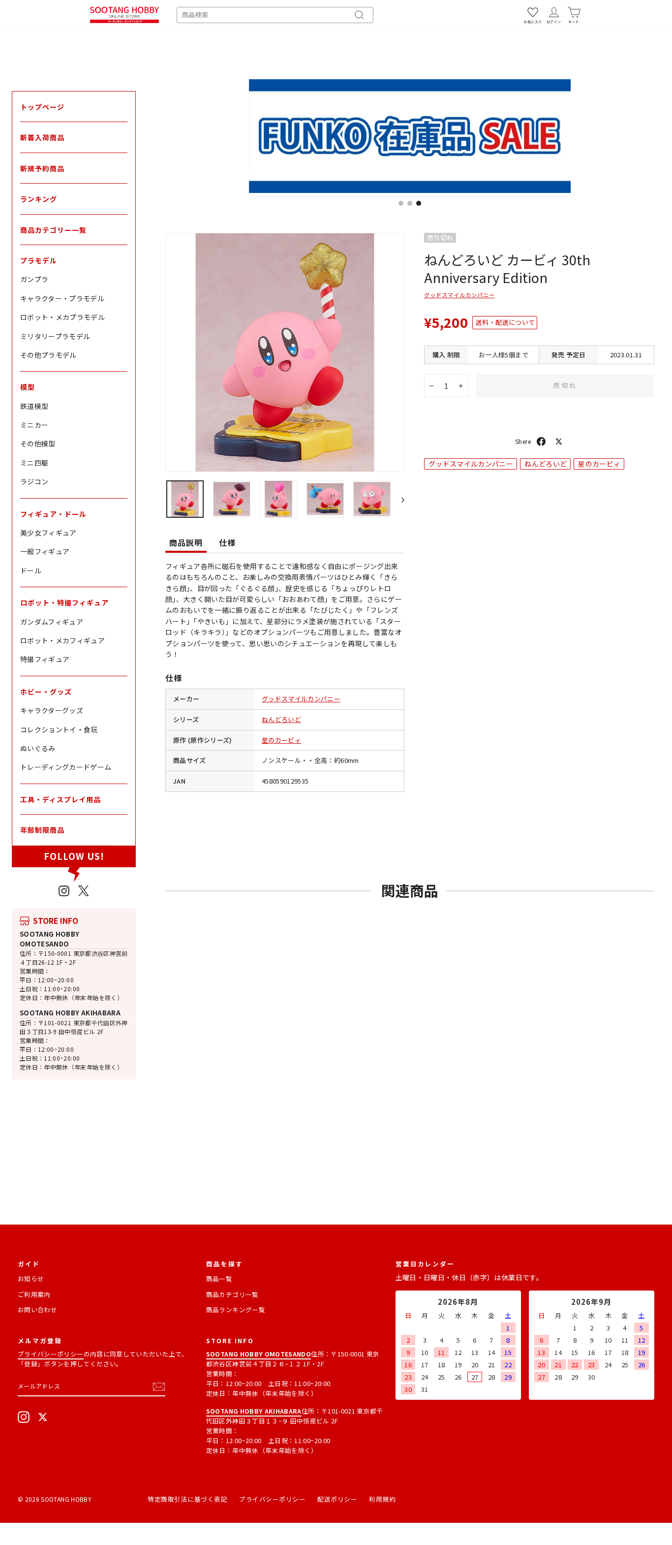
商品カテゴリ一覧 (232, 1294)
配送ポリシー (337, 1499)
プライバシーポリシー (51, 1353)
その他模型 (38, 443)
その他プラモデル (48, 355)
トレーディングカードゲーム (66, 767)
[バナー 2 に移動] (409, 203)
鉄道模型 (34, 406)
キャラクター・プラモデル (62, 298)
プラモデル (38, 260)
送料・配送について (505, 322)
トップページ (42, 107)
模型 (27, 387)
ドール (30, 570)
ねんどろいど (281, 719)
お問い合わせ (37, 1309)
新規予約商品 (42, 168)
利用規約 (382, 1499)
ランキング (38, 199)
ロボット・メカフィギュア (62, 640)
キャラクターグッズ (51, 710)
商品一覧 (219, 1278)
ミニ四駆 (34, 463)
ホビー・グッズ (46, 691)
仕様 (227, 542)
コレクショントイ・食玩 (59, 729)
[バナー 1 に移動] (400, 203)
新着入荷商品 (42, 137)
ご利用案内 (34, 1294)
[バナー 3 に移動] (418, 203)
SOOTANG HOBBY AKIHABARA (70, 1012)
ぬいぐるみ (38, 748)
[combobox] (275, 15)
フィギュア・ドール (53, 514)
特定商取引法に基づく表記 (187, 1499)
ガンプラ (34, 279)
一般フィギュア (44, 551)
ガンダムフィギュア (51, 622)
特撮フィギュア (44, 659)
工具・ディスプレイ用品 (60, 799)
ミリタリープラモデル (55, 336)
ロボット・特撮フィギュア (64, 602)
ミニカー (34, 425)
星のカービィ (281, 740)
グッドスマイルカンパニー (301, 698)
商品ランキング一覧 (235, 1309)
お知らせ (31, 1278)
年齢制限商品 (42, 830)
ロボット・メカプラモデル (62, 317)
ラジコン (34, 481)
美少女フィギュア (48, 532)
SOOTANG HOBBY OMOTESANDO (50, 938)
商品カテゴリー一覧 (53, 230)
